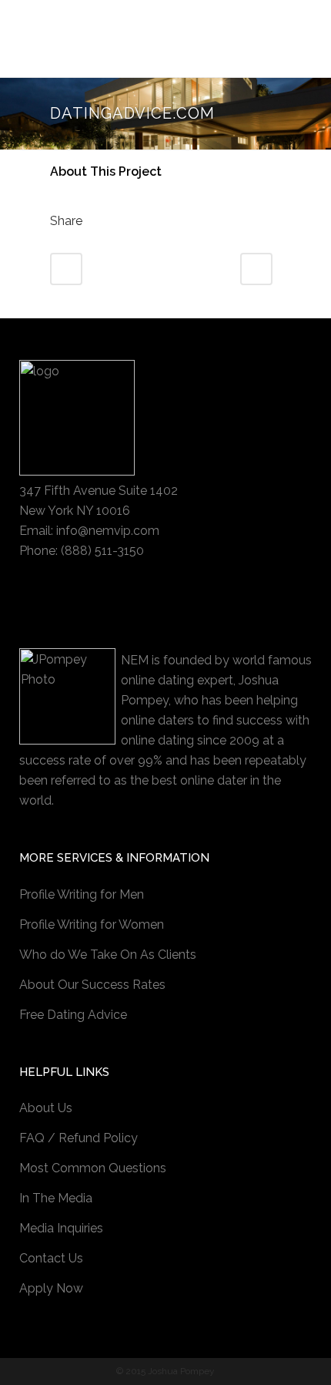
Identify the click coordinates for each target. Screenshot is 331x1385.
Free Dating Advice (73, 1014)
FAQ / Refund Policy (78, 1138)
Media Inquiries (61, 1228)
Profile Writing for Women (91, 924)
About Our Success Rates (92, 984)
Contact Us (51, 1258)
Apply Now (51, 1288)
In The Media (55, 1198)
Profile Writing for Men (81, 894)
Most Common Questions (92, 1168)
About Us (45, 1108)
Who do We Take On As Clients (107, 954)
